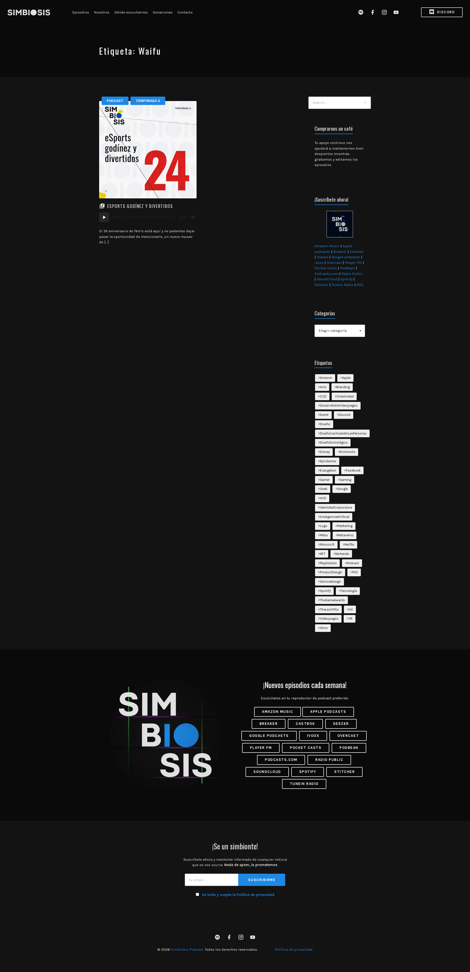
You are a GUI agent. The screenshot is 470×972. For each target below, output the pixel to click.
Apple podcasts (328, 711)
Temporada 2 (148, 101)
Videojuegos (329, 618)
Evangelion (328, 470)
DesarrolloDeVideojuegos (339, 405)
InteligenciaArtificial (334, 517)
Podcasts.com (326, 273)
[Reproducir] (104, 217)
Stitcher (322, 284)
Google (342, 489)
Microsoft (327, 544)
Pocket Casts (326, 268)
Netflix (349, 544)
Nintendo (342, 554)
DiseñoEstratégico (334, 442)
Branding (343, 387)
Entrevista (347, 452)
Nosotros (101, 12)
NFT (322, 554)
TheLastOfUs (329, 609)
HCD (323, 498)
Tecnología (349, 591)
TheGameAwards (332, 600)
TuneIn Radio (342, 284)
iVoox (319, 262)
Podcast (115, 101)
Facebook (353, 470)
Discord (445, 12)
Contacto (185, 12)
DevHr (324, 415)
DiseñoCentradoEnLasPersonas (343, 433)
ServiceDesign (330, 581)
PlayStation (328, 563)
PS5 (355, 572)
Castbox (357, 251)
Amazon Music (327, 246)
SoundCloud (327, 279)
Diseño (325, 424)
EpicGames (328, 461)
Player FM (353, 262)
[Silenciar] (193, 217)
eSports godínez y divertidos (140, 206)
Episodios (80, 12)
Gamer (325, 480)
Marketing (344, 526)
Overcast (334, 262)
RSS (360, 284)
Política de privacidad (294, 949)
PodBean (347, 268)
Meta (324, 535)
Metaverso (345, 535)
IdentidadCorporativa (336, 507)
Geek (323, 489)
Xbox (324, 628)
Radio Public (352, 273)
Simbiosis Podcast (187, 949)
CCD (323, 396)
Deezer (322, 257)
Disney (325, 452)
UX (351, 609)
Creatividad (345, 396)
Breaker (340, 251)
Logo (323, 526)
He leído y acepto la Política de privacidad (238, 895)
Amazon (326, 378)
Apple (346, 378)
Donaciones (163, 12)
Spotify (346, 279)
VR (350, 618)
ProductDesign (331, 572)
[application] (148, 217)
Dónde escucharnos (131, 12)
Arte (323, 387)
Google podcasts (345, 257)
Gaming (345, 480)
